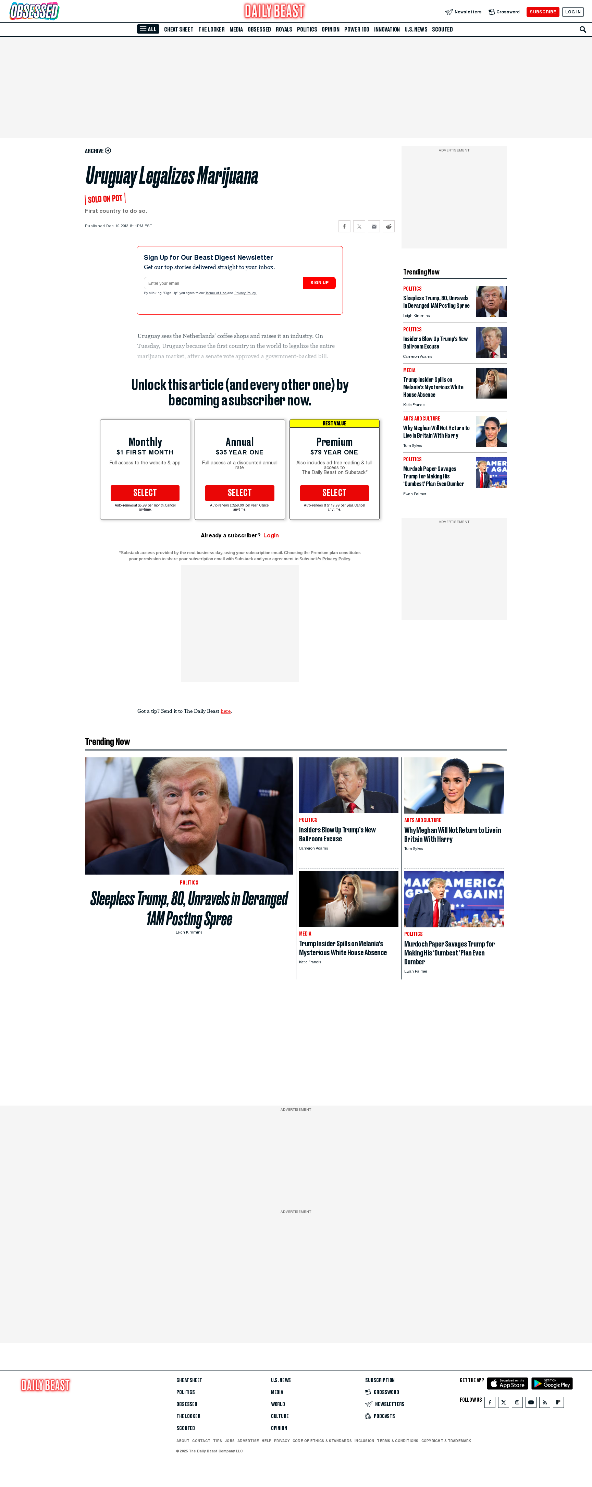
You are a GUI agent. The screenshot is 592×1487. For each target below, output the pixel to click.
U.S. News (416, 29)
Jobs (230, 1441)
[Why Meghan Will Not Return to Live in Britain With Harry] (491, 445)
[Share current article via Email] (374, 226)
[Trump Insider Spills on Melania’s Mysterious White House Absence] (491, 397)
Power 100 (356, 29)
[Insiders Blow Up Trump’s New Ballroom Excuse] (491, 356)
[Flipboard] (558, 1404)
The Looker (211, 29)
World (278, 1404)
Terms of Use (216, 293)
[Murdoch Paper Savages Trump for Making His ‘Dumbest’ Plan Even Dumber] (491, 486)
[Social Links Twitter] (503, 1404)
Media (236, 29)
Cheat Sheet (179, 29)
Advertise (248, 1441)
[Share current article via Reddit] (389, 226)
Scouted (442, 29)
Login (271, 535)
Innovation (387, 29)
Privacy (282, 1441)
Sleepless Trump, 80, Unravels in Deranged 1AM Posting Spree (189, 908)
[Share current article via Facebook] (344, 226)
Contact (201, 1441)
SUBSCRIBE (543, 11)
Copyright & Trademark (446, 1441)
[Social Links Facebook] (489, 1404)
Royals (284, 29)
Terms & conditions (397, 1441)
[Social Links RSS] (544, 1404)
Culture (280, 1416)
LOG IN (573, 11)
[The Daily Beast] (274, 11)
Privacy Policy (245, 293)
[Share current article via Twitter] (359, 226)
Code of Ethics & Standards (322, 1441)
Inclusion (364, 1441)
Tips (217, 1441)
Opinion (331, 29)
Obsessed (259, 29)
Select (145, 493)
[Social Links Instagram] (517, 1404)
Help (266, 1441)
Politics (307, 29)
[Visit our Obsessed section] (56, 11)
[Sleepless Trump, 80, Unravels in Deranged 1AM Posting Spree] (491, 315)
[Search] (583, 29)
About (182, 1441)
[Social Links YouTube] (531, 1404)
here (226, 711)
